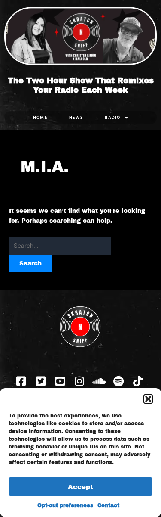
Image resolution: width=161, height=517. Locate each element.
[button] (148, 399)
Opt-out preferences (65, 505)
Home (40, 117)
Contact (108, 505)
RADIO (113, 117)
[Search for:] (60, 246)
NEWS (76, 117)
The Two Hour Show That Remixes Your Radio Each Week (81, 85)
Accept (80, 486)
